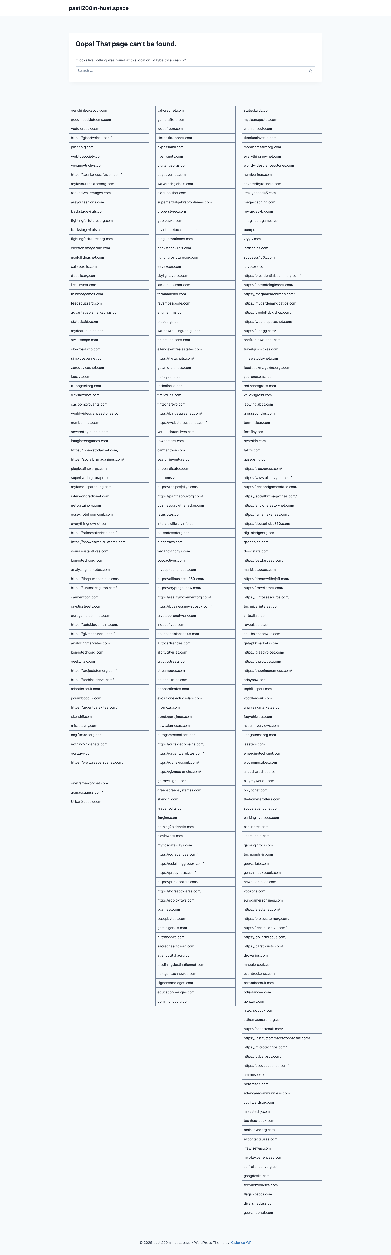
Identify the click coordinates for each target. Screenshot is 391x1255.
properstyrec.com (171, 211)
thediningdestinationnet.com (180, 964)
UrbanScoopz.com (86, 801)
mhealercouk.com (85, 689)
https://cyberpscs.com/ (262, 1056)
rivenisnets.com (170, 156)
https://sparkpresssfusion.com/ (96, 175)
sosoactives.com (171, 560)
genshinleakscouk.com (89, 110)
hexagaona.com (170, 377)
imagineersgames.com (89, 441)
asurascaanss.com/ (87, 792)
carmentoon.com (85, 597)
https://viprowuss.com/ (262, 661)
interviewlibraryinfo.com (177, 524)
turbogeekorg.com (86, 386)
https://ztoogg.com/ (260, 331)
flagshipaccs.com (258, 1194)
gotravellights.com (172, 781)
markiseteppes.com (260, 570)
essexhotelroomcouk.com (92, 514)
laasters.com (254, 744)
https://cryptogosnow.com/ (179, 588)
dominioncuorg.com (173, 1001)
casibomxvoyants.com (89, 404)
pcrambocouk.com (86, 698)
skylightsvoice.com (172, 276)
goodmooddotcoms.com (91, 119)
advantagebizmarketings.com (95, 312)
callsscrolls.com (84, 266)
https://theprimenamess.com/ (95, 579)
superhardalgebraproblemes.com (98, 478)
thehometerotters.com (262, 799)
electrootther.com (171, 193)
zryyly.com (252, 239)
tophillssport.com (258, 689)
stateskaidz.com (84, 322)
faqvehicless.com (258, 717)
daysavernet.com (85, 395)
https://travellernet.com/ (263, 588)
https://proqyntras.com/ (176, 873)
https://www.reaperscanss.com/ (97, 762)
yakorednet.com (170, 110)
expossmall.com (170, 147)
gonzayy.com (81, 753)
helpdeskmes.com (172, 680)
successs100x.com (259, 257)
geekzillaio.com (83, 661)
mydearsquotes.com (87, 331)
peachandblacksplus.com (178, 634)
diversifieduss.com (259, 1203)
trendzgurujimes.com (174, 717)
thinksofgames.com (87, 294)
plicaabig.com (82, 147)
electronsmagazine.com (90, 248)
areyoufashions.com (87, 202)
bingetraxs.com (170, 542)
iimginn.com (167, 818)
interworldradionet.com (90, 496)
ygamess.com (168, 909)
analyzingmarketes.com (90, 570)
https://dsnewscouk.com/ (178, 762)
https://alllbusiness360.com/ (180, 579)
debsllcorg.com (83, 276)
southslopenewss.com (262, 634)
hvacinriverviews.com (261, 726)
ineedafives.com (170, 625)
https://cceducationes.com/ (266, 1066)
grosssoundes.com (259, 413)
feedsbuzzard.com (86, 303)
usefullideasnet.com (87, 257)
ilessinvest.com (83, 285)
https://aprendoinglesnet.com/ (268, 285)
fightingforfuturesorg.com (92, 221)
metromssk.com (170, 478)
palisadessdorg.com (173, 533)
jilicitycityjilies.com (172, 652)
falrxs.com (252, 450)
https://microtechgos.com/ (265, 1047)
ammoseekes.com (258, 1075)
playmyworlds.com (259, 781)
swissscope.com (84, 340)
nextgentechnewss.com (176, 974)
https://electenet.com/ (262, 909)
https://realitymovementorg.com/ (184, 597)
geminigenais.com (172, 928)
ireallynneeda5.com (260, 193)
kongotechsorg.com (87, 560)
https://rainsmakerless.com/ (94, 533)
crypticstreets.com (86, 606)
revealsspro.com (257, 625)
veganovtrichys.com (87, 165)
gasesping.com (256, 542)
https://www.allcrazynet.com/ (268, 478)
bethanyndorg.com (259, 1130)
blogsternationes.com (175, 239)
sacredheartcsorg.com (175, 946)
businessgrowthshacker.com (180, 505)
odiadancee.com (257, 992)
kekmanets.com (257, 836)
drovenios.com (256, 955)
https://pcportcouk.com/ (263, 1029)
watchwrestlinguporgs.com (179, 331)
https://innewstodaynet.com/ (94, 450)
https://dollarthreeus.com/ (265, 937)
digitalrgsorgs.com (172, 165)
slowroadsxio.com (86, 349)
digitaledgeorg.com (259, 533)
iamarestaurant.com (173, 285)
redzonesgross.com (260, 386)
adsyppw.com (255, 680)
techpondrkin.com (258, 854)
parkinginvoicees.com (261, 818)
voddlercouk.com (85, 129)
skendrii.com (81, 717)
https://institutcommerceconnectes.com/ (277, 1038)
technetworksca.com (261, 1185)
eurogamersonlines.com (90, 615)
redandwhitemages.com (91, 193)
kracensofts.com (171, 808)
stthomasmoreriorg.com (263, 1020)
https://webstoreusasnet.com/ (182, 423)
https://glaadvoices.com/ (91, 138)
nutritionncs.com (171, 937)
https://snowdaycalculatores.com (98, 542)
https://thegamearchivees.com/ (269, 294)
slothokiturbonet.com (174, 138)
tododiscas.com (170, 386)
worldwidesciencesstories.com (96, 413)
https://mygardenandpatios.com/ (271, 303)
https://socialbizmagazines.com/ (97, 459)
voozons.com (254, 891)
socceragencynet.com (262, 808)
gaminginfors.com (258, 845)
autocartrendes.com (174, 643)
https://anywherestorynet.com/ (269, 505)
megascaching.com (259, 202)
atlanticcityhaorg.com (174, 955)
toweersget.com (170, 441)
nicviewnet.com (170, 836)
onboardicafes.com (173, 689)
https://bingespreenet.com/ (179, 413)
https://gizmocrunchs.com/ (93, 634)
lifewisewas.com (257, 1148)
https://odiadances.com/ (177, 854)
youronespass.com (259, 377)
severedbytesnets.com (90, 432)
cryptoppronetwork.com (176, 615)
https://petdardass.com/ (263, 560)
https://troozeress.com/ (263, 469)
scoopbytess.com (171, 919)
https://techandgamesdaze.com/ (270, 487)
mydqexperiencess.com (176, 570)
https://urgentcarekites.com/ (94, 707)
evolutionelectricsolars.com (179, 698)
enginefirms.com (171, 312)
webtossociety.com (87, 156)
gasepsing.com (256, 459)
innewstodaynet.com (261, 358)
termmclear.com (257, 423)
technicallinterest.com (262, 606)
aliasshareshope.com (261, 772)
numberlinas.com (85, 423)
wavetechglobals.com (175, 184)
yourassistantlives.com (89, 551)
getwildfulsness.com (174, 367)
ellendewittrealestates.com (179, 349)
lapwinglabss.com (258, 404)
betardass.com (256, 1084)
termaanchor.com (171, 294)
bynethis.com (255, 441)
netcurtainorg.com (86, 505)
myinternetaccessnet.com (178, 230)
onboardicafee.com (173, 469)
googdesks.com (257, 1176)
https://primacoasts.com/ (177, 882)
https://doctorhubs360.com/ (267, 524)
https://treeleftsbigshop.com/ (267, 312)
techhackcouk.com (259, 1121)
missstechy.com (84, 726)
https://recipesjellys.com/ (177, 487)
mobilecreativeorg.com (262, 147)
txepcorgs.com (169, 322)
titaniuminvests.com (260, 138)
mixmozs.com (168, 707)
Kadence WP (241, 1243)
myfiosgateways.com (174, 845)
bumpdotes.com (257, 230)
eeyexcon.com (169, 266)
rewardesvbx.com (258, 211)
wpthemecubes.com (260, 762)
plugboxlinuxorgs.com (89, 469)
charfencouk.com (258, 129)
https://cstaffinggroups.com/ (180, 863)
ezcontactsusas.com (260, 1139)
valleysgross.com (258, 395)
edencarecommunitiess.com (267, 1093)
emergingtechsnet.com (262, 753)
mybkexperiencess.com (263, 1157)
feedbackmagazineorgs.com (267, 367)
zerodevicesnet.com (87, 367)
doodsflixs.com (256, 551)
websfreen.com (170, 129)
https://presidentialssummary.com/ (272, 276)
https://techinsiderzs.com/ (92, 680)
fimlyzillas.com (169, 395)
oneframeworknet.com (89, 783)
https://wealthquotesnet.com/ (268, 322)
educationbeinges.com (176, 992)
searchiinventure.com (174, 459)
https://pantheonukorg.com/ (180, 496)
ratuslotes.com (169, 514)
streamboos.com (171, 671)
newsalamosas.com (173, 726)
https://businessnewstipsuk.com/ (184, 606)
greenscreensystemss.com (179, 790)
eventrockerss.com (259, 974)
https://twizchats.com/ (175, 358)
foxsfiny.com (254, 432)
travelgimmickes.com (261, 349)
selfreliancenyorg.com (262, 1167)
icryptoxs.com (255, 266)
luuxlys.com (80, 377)
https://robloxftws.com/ (176, 900)
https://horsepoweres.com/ (179, 891)
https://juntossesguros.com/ (94, 588)
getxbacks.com (169, 221)
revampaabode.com (173, 303)
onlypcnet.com (256, 790)
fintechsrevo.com (171, 404)
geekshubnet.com (258, 1212)
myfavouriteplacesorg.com (92, 184)
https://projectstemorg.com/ (94, 671)
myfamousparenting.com (91, 487)
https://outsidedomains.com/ (94, 625)
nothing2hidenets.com (89, 744)
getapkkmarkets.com (261, 643)
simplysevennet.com (87, 358)
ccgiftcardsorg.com (86, 735)
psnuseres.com (256, 827)
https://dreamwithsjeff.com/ (266, 579)
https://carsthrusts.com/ (263, 946)
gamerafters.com (171, 119)
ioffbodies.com (256, 248)
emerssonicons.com (173, 340)
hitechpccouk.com (258, 1010)
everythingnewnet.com (89, 524)
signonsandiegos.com (175, 983)
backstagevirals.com (88, 211)
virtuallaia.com (256, 615)
